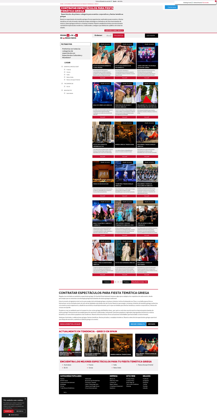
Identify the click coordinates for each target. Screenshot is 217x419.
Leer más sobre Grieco (114, 30)
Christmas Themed (90, 382)
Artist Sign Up (130, 382)
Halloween (88, 378)
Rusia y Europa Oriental (73, 79)
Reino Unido (70, 77)
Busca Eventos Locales (70, 324)
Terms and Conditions (132, 384)
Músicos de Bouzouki (100, 184)
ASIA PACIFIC (68, 90)
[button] (14, 415)
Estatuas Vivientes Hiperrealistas (92, 354)
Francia (69, 69)
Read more (15, 408)
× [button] (25, 399)
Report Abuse (113, 384)
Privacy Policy (130, 378)
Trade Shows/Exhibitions (67, 388)
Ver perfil (102, 77)
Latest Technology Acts (91, 384)
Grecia (68, 72)
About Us (112, 378)
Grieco (96, 3)
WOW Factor (64, 380)
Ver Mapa (150, 36)
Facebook (145, 378)
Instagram (146, 380)
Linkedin (145, 388)
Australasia (70, 93)
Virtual (62, 386)
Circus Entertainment (91, 388)
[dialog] (14, 407)
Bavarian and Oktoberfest (92, 380)
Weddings (63, 384)
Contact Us (113, 382)
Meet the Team (114, 380)
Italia (68, 74)
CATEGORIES (67, 3)
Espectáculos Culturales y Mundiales (83, 3)
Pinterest (145, 382)
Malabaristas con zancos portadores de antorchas (70, 354)
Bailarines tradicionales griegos (146, 354)
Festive (62, 378)
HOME (61, 3)
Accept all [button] (8, 411)
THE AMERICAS (68, 83)
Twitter (145, 384)
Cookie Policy (130, 380)
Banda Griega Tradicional (124, 144)
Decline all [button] (20, 411)
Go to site (206, 2)
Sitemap (128, 386)
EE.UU (68, 86)
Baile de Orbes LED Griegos (102, 105)
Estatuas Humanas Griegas (125, 262)
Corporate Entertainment (67, 382)
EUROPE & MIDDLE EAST (71, 66)
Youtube (145, 386)
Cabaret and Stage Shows (92, 386)
